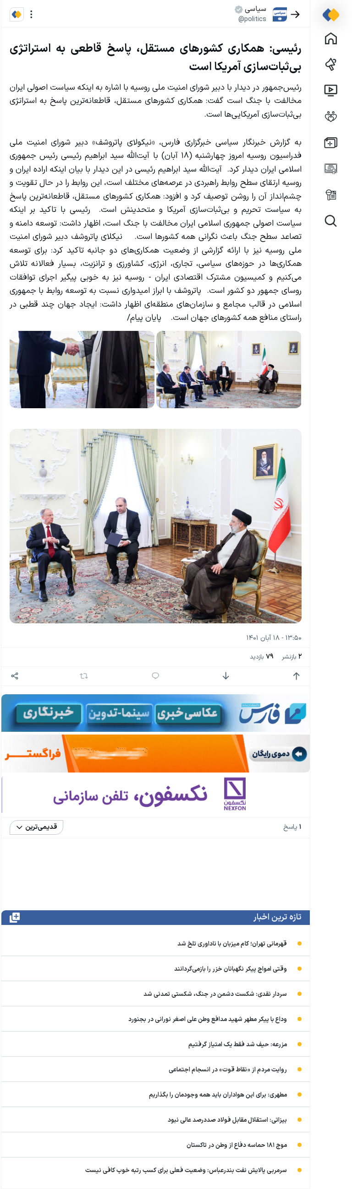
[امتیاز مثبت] (296, 676)
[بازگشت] (295, 14)
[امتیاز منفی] (225, 676)
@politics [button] (252, 19)
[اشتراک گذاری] (15, 676)
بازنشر (292, 657)
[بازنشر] (84, 676)
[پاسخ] (155, 676)
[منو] (31, 14)
